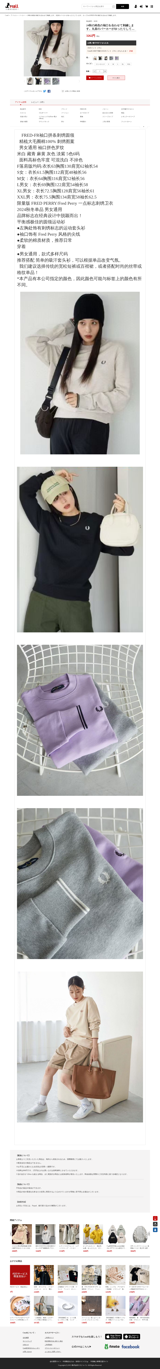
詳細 (131, 51)
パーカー (22, 15)
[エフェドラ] (106, 58)
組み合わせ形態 (107, 113)
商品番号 (23, 109)
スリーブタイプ (107, 116)
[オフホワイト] (95, 58)
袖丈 (62, 116)
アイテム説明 (20, 102)
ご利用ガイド (49, 1338)
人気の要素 (106, 121)
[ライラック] (117, 58)
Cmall (6, 15)
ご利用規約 (48, 1345)
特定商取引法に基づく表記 (54, 1341)
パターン (105, 109)
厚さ (62, 121)
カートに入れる (96, 78)
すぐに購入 (116, 78)
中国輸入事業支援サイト (99, 1361)
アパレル (14, 15)
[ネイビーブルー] (100, 58)
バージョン (65, 113)
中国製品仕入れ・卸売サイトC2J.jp (75, 1361)
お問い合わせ (27, 1352)
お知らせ (26, 1345)
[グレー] (111, 58)
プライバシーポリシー (52, 1348)
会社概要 (26, 1338)
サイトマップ (27, 1341)
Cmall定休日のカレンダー (31, 1348)
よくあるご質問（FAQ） (53, 1352)
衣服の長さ (24, 116)
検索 (122, 6)
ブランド (64, 109)
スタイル (23, 113)
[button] (11, 1233)
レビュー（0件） (38, 102)
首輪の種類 (24, 121)
